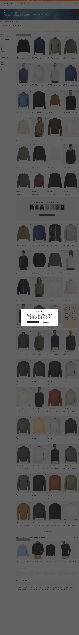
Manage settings (46, 322)
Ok (32, 322)
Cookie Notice (45, 318)
